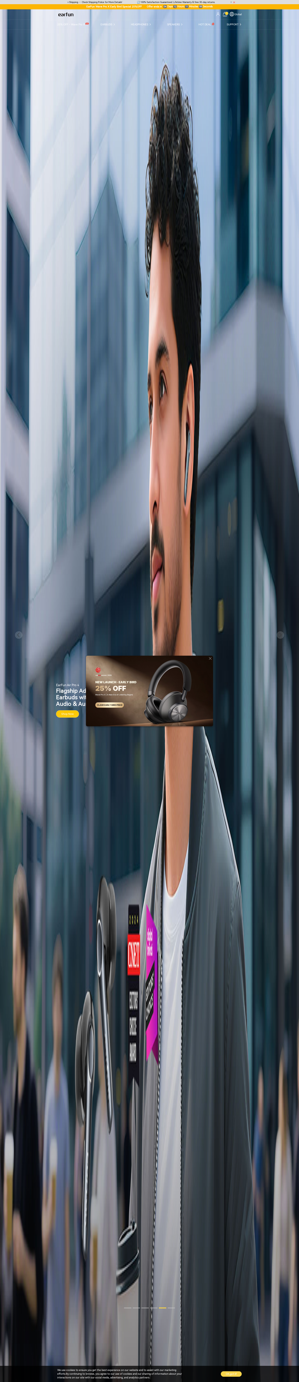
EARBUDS (106, 24)
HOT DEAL (205, 24)
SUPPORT (233, 24)
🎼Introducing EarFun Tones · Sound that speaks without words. (170, 2)
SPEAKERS (173, 24)
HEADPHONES (139, 24)
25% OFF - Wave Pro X (71, 24)
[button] (18, 635)
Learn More (68, 710)
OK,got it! (231, 1374)
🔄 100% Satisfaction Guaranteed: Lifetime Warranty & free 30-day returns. (82, 2)
